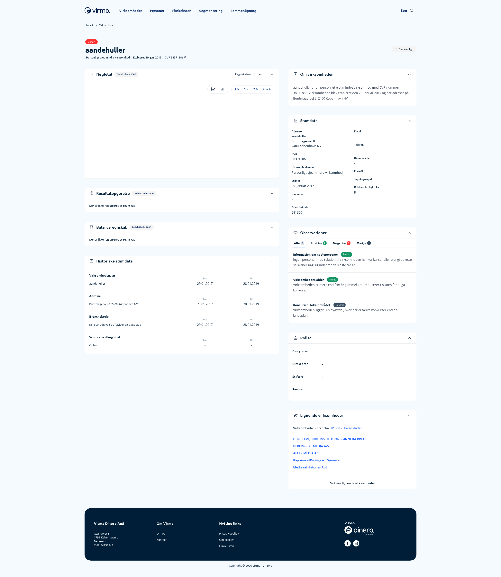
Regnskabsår (243, 74)
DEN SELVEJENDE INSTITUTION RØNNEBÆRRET (328, 439)
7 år (255, 89)
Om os (161, 533)
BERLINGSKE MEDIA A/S (311, 446)
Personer (157, 11)
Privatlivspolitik (229, 533)
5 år (246, 89)
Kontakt (162, 540)
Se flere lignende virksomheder (352, 483)
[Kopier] (185, 57)
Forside (90, 25)
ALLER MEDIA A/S (306, 453)
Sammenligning (243, 11)
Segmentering (211, 11)
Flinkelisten (181, 11)
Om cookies (226, 540)
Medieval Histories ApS (310, 467)
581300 (335, 428)
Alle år (267, 89)
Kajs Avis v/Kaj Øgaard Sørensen (317, 460)
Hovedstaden (352, 428)
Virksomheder (130, 11)
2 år (237, 89)
